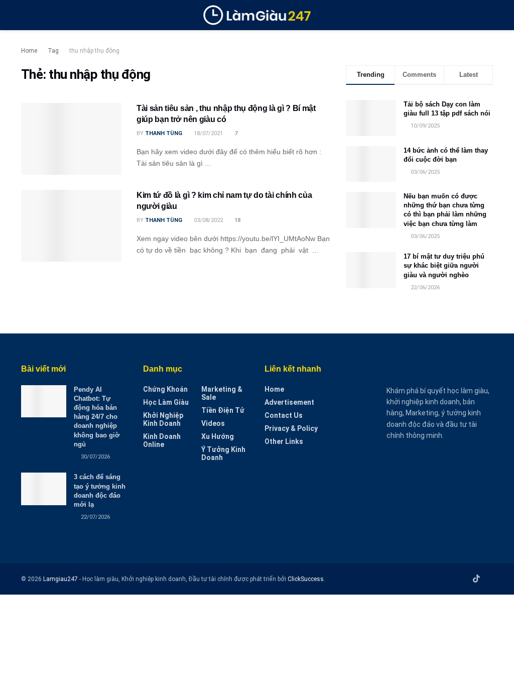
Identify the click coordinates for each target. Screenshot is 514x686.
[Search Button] (488, 15)
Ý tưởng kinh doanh (223, 453)
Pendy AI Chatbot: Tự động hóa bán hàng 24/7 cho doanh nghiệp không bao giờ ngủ (96, 417)
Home (29, 50)
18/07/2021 (207, 133)
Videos (213, 423)
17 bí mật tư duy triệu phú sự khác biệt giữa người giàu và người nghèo (444, 265)
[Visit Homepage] (257, 15)
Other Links (284, 441)
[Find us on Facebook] (450, 579)
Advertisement (289, 402)
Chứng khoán (165, 389)
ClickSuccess (306, 579)
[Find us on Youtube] (463, 579)
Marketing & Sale (221, 393)
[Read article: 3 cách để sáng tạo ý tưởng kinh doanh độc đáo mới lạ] (43, 489)
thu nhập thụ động (94, 50)
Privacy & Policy (291, 428)
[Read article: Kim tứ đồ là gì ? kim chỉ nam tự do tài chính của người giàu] (71, 226)
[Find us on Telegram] (490, 579)
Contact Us (284, 415)
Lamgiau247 (60, 579)
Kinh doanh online (162, 440)
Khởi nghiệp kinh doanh (163, 419)
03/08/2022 (207, 220)
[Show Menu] (25, 15)
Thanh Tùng (163, 133)
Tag (53, 50)
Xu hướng (217, 436)
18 (236, 220)
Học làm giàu (166, 402)
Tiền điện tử (222, 410)
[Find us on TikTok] (476, 579)
